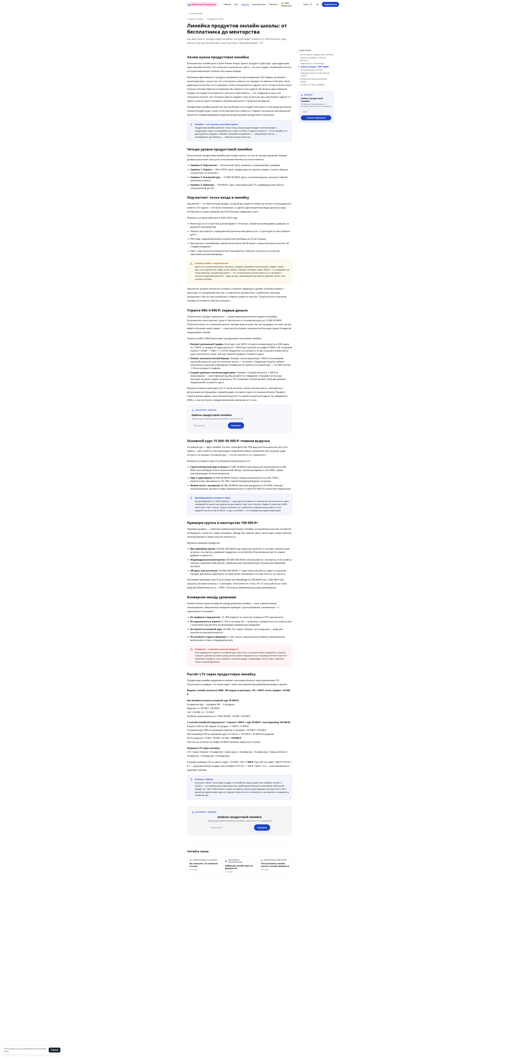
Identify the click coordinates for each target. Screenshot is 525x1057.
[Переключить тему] (317, 4)
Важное (245, 4)
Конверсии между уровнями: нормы (313, 80)
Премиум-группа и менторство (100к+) (315, 74)
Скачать (236, 425)
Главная (227, 4)
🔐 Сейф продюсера (286, 4)
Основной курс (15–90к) (312, 70)
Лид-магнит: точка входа (312, 63)
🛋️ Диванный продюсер (202, 4)
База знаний (196, 13)
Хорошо (54, 1050)
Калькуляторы (259, 4)
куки (17, 1048)
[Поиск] (311, 4)
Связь (306, 4)
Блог (236, 4)
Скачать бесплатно (316, 117)
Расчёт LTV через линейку (312, 84)
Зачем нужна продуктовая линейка (316, 54)
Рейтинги (273, 4)
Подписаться (330, 4)
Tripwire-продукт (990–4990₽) (315, 66)
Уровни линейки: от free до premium (313, 59)
